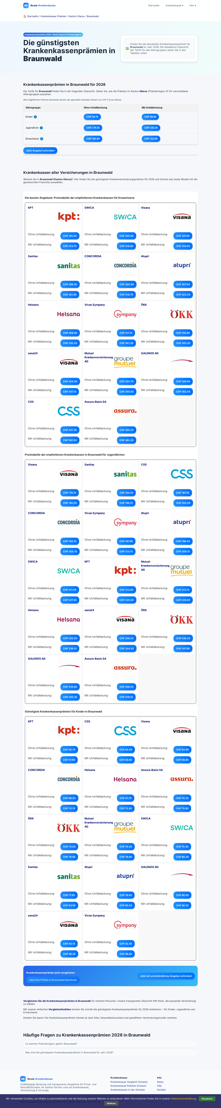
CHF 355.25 (127, 429)
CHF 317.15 (126, 332)
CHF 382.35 (127, 440)
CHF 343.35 (183, 343)
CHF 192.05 (70, 502)
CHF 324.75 (127, 381)
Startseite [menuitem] (153, 5)
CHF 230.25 (183, 638)
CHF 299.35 (70, 284)
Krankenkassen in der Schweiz (127, 1089)
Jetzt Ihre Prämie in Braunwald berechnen (53, 979)
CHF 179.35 (93, 127)
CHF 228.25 (127, 638)
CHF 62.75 (69, 749)
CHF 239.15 (70, 648)
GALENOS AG (150, 353)
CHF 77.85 (69, 895)
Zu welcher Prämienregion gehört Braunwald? (51, 1043)
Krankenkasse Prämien (53, 16)
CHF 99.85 (126, 953)
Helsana (33, 304)
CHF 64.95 (182, 749)
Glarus (143, 91)
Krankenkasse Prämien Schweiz (128, 1085)
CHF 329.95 (183, 381)
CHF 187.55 (182, 492)
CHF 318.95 (183, 332)
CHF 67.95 (69, 759)
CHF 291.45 (70, 235)
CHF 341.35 (126, 343)
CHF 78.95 (69, 856)
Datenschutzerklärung (183, 1098)
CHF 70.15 (69, 808)
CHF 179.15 (69, 492)
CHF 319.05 (183, 246)
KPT (30, 207)
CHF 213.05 (126, 589)
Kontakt (161, 1089)
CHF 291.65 (93, 138)
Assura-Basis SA (95, 401)
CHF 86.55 (182, 905)
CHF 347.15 (69, 391)
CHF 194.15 (69, 541)
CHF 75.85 (182, 808)
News (160, 1081)
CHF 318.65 (126, 246)
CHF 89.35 (69, 953)
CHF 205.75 (70, 551)
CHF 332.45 (70, 343)
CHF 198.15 (126, 502)
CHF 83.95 (69, 905)
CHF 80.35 (182, 856)
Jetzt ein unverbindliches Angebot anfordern (166, 975)
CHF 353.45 (183, 391)
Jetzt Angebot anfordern (40, 150)
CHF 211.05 (69, 589)
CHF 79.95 (126, 856)
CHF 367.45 (70, 440)
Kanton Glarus (76, 16)
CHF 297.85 (183, 235)
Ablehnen (111, 1103)
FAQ (159, 1085)
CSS (31, 401)
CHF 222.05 (70, 638)
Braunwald (93, 16)
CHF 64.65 (126, 749)
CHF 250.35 (70, 697)
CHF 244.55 (127, 648)
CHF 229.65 (183, 599)
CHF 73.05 (69, 846)
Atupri (145, 256)
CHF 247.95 (183, 648)
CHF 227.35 (70, 599)
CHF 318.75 (126, 294)
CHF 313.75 (70, 246)
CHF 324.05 (70, 381)
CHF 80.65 (182, 895)
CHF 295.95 (127, 235)
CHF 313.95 (151, 138)
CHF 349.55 (127, 391)
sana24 (33, 353)
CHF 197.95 (126, 541)
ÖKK (144, 304)
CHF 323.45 (183, 294)
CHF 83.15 (69, 943)
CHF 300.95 (127, 284)
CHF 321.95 (70, 294)
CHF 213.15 (126, 551)
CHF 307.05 (183, 284)
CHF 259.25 (127, 686)
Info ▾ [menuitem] (193, 5)
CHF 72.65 (126, 808)
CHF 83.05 (126, 905)
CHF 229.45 (127, 599)
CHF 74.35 (182, 846)
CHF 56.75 (92, 117)
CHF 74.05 (126, 846)
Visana (145, 207)
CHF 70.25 (182, 798)
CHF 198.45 (183, 541)
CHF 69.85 (126, 759)
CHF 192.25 (151, 127)
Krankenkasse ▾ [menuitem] (174, 5)
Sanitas (33, 256)
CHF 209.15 (183, 551)
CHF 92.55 (126, 943)
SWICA (89, 207)
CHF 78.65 (126, 895)
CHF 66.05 (69, 798)
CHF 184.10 (126, 492)
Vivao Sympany (94, 304)
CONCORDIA (92, 256)
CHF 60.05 (150, 117)
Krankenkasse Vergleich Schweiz (129, 1081)
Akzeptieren (207, 1099)
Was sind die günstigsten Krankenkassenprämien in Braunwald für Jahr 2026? (69, 1052)
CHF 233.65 (70, 686)
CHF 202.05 (183, 502)
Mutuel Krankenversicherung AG (98, 357)
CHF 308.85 (70, 332)
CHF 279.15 (126, 697)
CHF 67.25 (126, 798)
